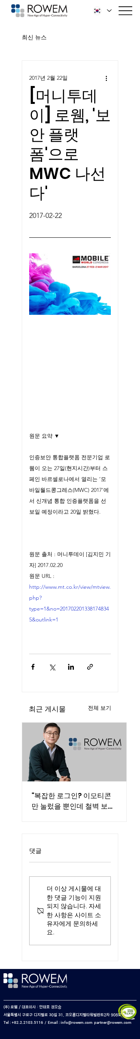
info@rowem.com (77, 1022)
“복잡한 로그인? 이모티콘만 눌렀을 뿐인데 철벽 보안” (71, 801)
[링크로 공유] (90, 666)
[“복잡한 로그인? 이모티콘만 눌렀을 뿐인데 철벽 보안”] (74, 752)
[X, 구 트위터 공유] (52, 666)
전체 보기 (99, 707)
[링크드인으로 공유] (71, 666)
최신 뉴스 (34, 37)
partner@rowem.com (112, 1022)
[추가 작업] (106, 77)
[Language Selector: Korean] (102, 10)
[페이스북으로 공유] (33, 666)
